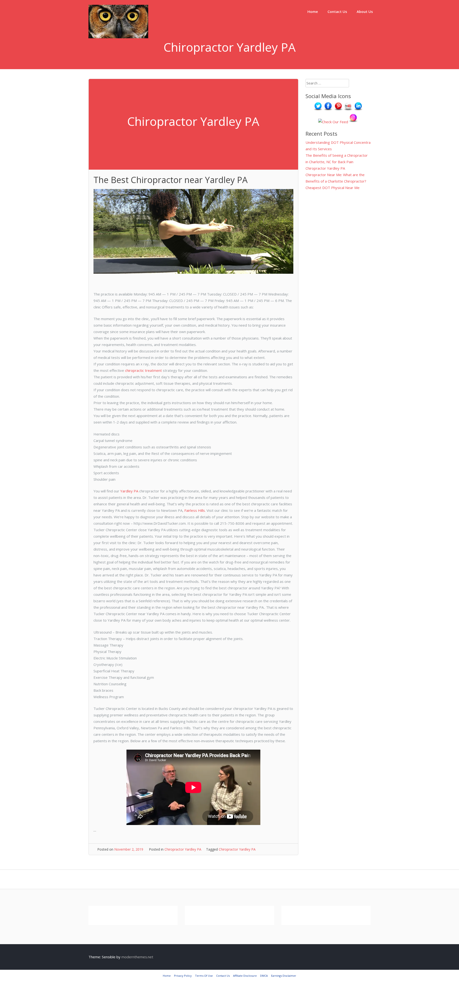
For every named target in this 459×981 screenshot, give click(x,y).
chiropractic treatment (143, 370)
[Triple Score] (118, 36)
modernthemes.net (137, 956)
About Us (365, 11)
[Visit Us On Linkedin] (358, 110)
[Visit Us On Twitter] (318, 110)
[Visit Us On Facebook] (328, 110)
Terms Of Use (204, 975)
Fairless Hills (194, 510)
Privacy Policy (183, 975)
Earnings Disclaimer (283, 975)
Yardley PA (128, 491)
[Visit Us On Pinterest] (338, 110)
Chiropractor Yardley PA (182, 849)
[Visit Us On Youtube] (348, 110)
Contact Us (337, 11)
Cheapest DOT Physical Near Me (333, 187)
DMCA (264, 975)
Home (312, 11)
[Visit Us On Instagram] (353, 121)
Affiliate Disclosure (245, 975)
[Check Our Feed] (333, 121)
